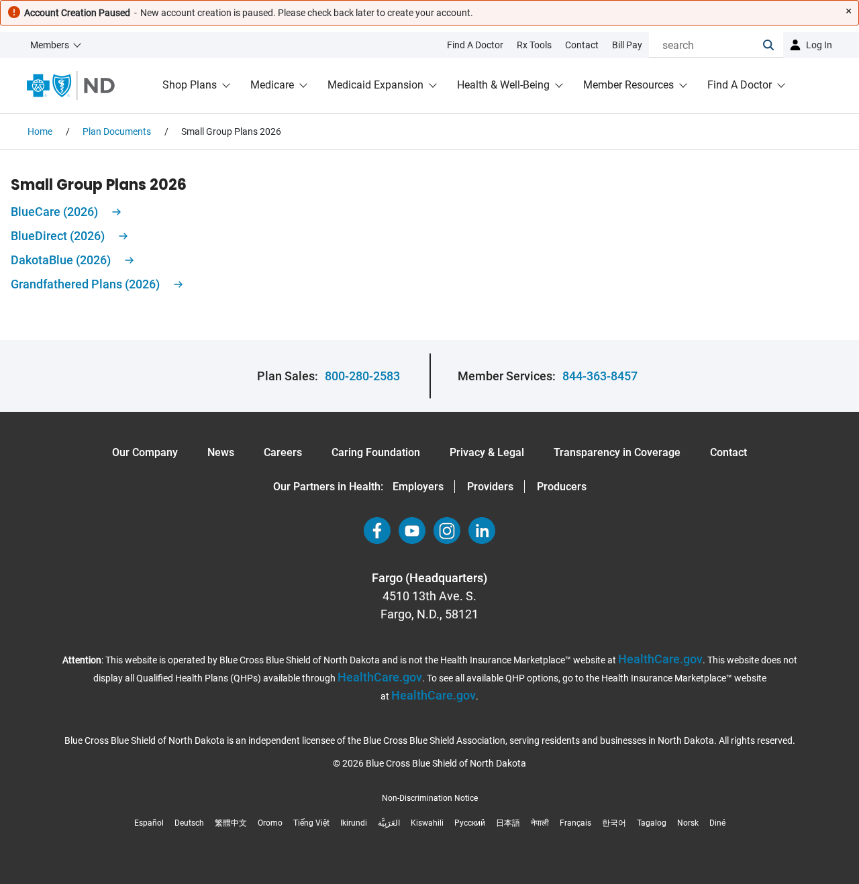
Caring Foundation (376, 452)
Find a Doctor (739, 84)
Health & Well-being (503, 84)
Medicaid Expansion (375, 84)
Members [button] (49, 45)
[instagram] (447, 530)
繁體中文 (231, 823)
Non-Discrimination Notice (430, 798)
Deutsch (189, 823)
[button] (773, 45)
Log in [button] (819, 45)
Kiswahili (427, 823)
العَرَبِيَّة (389, 823)
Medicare (272, 84)
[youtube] (412, 530)
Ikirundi (353, 823)
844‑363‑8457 (600, 376)
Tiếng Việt (311, 823)
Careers (283, 452)
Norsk (688, 823)
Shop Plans (189, 84)
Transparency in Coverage (617, 452)
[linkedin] (481, 530)
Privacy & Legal (487, 452)
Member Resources (628, 84)
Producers (562, 486)
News (220, 452)
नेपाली (540, 823)
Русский (469, 823)
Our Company (145, 452)
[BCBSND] (71, 85)
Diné (717, 823)
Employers (418, 486)
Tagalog (651, 823)
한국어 (614, 823)
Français (575, 823)
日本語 (508, 823)
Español (149, 823)
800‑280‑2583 (362, 376)
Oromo (270, 823)
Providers (490, 486)
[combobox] (706, 45)
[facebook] (377, 530)
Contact (728, 452)
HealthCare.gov (660, 659)
